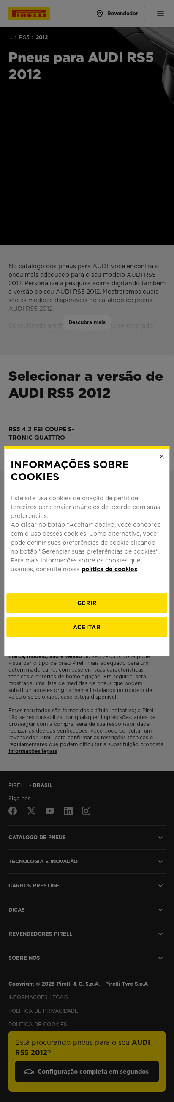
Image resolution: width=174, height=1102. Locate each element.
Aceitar (87, 627)
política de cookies (109, 568)
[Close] (162, 456)
